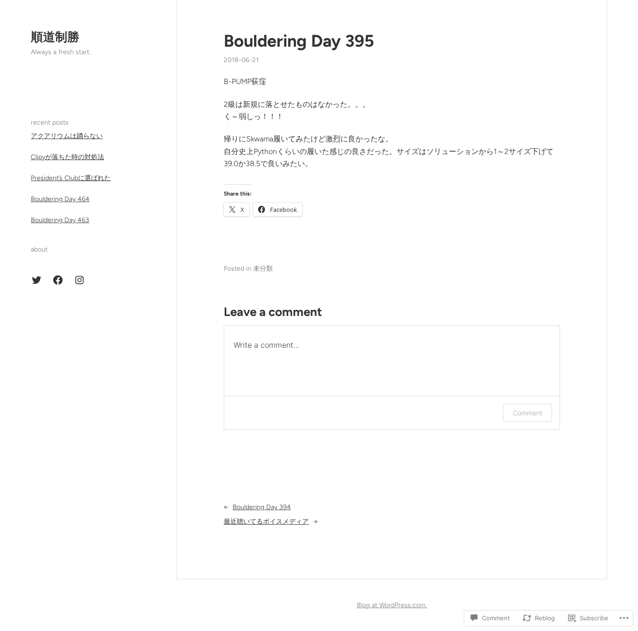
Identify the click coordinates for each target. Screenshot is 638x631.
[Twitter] (36, 280)
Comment (527, 413)
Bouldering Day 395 (299, 41)
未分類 (263, 269)
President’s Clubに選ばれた (71, 178)
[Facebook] (58, 280)
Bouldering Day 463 (60, 220)
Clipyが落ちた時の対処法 (67, 157)
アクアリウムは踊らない (67, 136)
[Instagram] (79, 280)
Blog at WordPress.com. (392, 605)
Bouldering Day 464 (60, 199)
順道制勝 (55, 36)
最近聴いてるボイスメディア (266, 522)
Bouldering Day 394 (262, 507)
